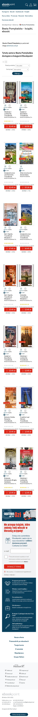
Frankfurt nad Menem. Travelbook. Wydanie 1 (24, 420)
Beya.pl (23, 680)
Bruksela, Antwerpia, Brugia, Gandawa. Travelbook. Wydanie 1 (10, 481)
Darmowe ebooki (8, 20)
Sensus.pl (9, 673)
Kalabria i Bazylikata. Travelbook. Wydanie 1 (8, 359)
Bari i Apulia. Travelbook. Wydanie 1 (8, 297)
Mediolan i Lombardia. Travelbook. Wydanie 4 (8, 114)
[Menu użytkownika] (30, 5)
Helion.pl (9, 670)
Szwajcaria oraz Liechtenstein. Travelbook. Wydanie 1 (25, 236)
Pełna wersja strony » (19, 714)
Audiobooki (20, 12)
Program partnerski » (19, 581)
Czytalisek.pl (10, 683)
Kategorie (5, 12)
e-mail (6, 551)
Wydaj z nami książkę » (19, 589)
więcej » (26, 561)
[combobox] (23, 65)
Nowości (21, 16)
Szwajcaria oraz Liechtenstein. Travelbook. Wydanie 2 (9, 175)
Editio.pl (23, 673)
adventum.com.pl (12, 46)
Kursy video (6, 16)
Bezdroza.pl (24, 676)
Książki (27, 12)
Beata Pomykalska (9, 117)
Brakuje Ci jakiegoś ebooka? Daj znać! (23, 614)
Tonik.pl (14, 709)
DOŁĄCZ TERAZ (14, 566)
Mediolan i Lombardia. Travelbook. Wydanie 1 (24, 481)
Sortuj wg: (9, 69)
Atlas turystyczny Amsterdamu (26, 174)
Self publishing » (17, 623)
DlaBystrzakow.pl (12, 676)
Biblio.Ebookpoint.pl (13, 686)
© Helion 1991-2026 (7, 697)
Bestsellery (29, 16)
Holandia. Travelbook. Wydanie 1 (24, 297)
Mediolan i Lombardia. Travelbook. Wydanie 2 (24, 359)
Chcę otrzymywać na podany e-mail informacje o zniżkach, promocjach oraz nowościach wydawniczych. (19, 558)
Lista (3, 62)
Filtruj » (17, 73)
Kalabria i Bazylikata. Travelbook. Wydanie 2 (24, 114)
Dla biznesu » (16, 605)
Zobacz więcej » (9, 575)
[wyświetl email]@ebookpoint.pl (25, 702)
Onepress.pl (24, 670)
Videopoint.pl (11, 680)
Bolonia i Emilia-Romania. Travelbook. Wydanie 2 (9, 420)
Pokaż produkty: (10, 65)
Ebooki (12, 12)
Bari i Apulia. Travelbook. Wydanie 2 (8, 236)
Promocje (14, 16)
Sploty (23, 683)
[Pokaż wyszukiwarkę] (26, 4)
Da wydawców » (17, 597)
